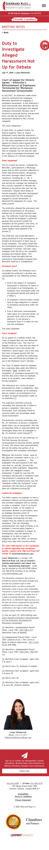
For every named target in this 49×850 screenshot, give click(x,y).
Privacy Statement (23, 800)
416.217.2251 (21, 735)
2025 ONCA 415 (26, 630)
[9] (3, 682)
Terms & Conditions (23, 796)
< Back (5, 32)
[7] (15, 398)
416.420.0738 (24, 13)
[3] (3, 637)
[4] (3, 278)
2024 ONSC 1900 (26, 652)
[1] (3, 140)
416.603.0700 (13, 783)
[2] (17, 146)
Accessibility (23, 794)
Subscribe (24, 771)
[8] (3, 678)
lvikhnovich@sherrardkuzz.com (18, 737)
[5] (26, 351)
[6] (37, 373)
